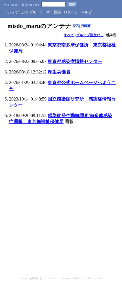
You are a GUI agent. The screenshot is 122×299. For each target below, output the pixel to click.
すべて (69, 35)
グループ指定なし (90, 35)
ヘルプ (86, 12)
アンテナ (11, 12)
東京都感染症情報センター (75, 61)
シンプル (29, 12)
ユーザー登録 (50, 12)
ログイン (71, 12)
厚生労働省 (59, 71)
